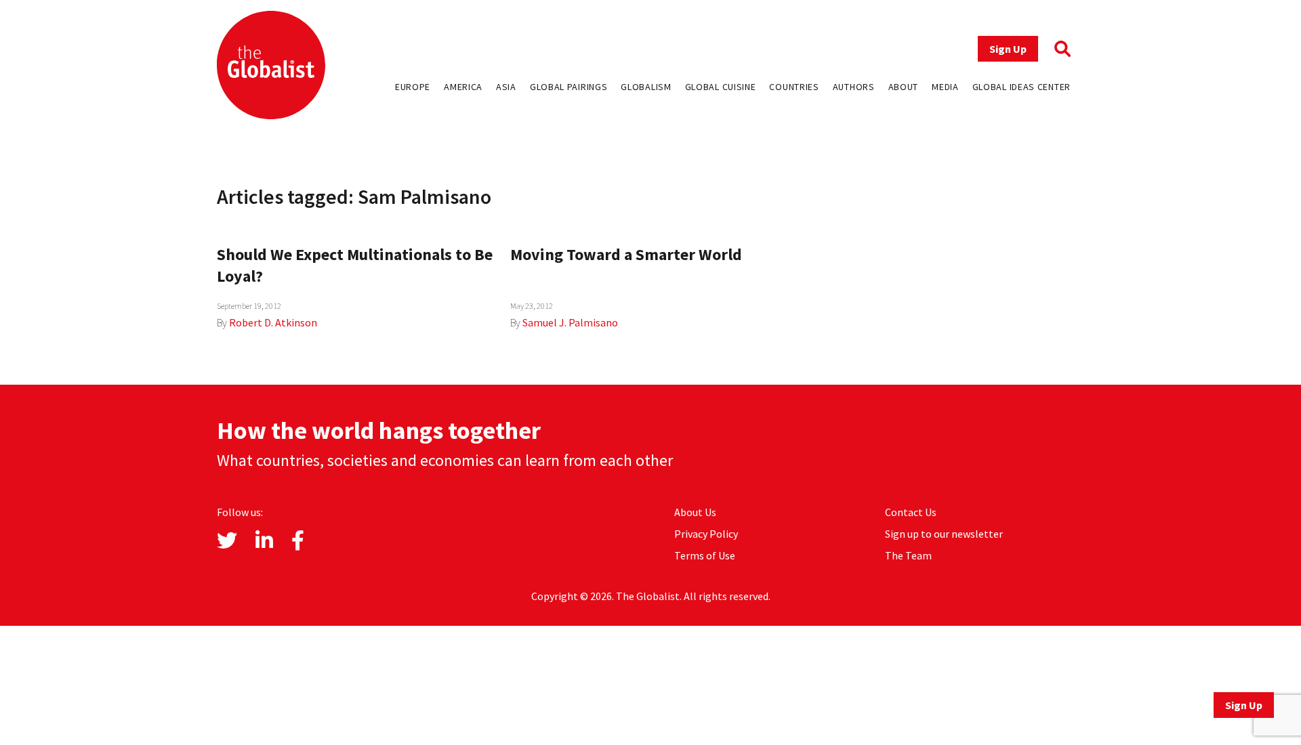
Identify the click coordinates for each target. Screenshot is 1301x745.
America (463, 87)
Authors (854, 87)
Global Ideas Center (1021, 87)
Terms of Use (704, 555)
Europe (412, 87)
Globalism (646, 87)
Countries (794, 87)
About (903, 87)
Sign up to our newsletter (944, 533)
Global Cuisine (720, 87)
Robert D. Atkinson (273, 322)
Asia (506, 87)
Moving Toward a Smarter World (626, 254)
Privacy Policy (706, 533)
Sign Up (1008, 49)
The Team (908, 555)
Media (945, 87)
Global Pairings (569, 87)
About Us (695, 512)
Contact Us (910, 512)
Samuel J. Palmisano (570, 322)
